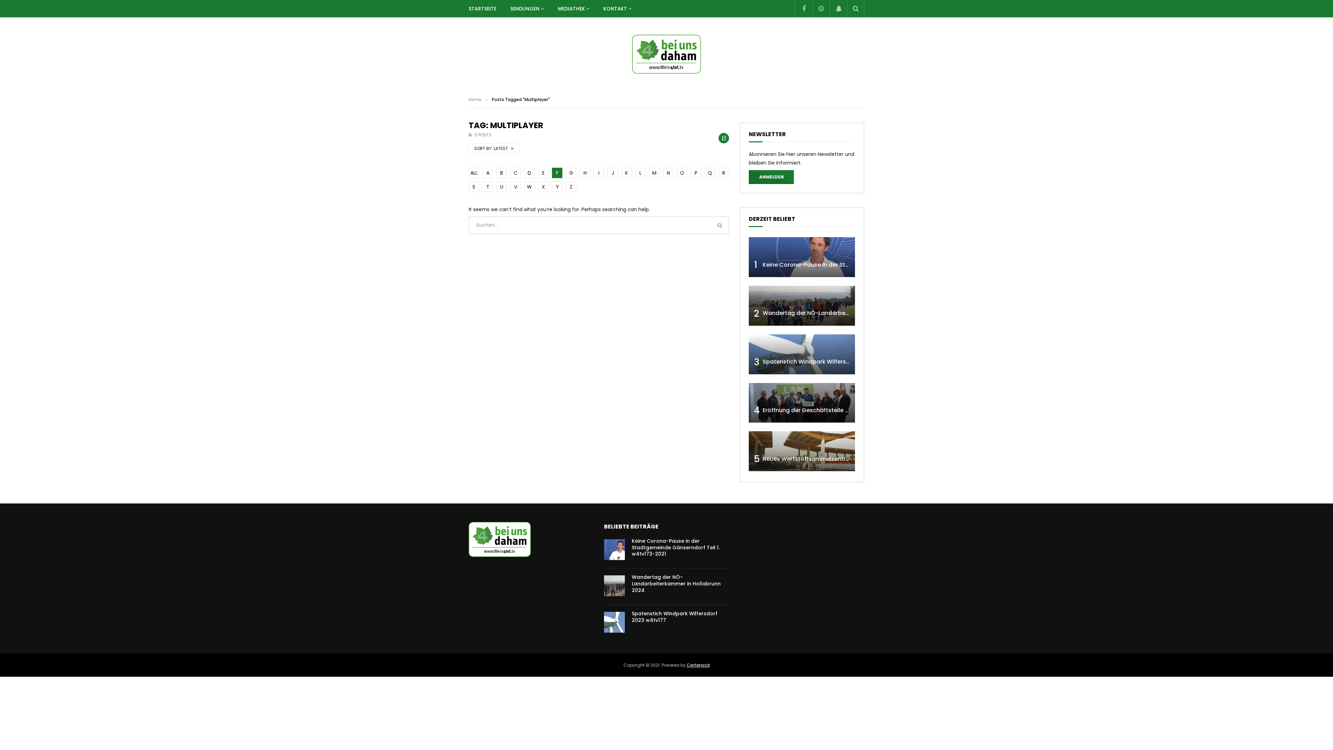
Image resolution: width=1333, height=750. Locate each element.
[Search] (855, 8)
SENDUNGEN (524, 8)
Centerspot (698, 665)
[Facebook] (803, 8)
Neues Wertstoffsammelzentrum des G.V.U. (823, 459)
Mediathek (571, 8)
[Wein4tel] (666, 54)
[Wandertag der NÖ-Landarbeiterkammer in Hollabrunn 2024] (802, 306)
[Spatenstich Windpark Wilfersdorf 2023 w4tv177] (802, 354)
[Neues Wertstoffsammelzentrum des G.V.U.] (802, 451)
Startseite (482, 8)
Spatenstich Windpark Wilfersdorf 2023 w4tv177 (830, 362)
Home (475, 99)
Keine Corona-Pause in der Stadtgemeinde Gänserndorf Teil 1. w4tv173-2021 (676, 548)
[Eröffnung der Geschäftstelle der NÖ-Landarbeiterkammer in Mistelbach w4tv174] (802, 403)
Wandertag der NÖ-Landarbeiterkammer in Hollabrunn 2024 (847, 313)
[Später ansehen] (821, 8)
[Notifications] (838, 8)
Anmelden (771, 177)
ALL (474, 172)
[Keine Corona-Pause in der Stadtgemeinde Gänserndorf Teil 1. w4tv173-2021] (802, 257)
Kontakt (615, 8)
